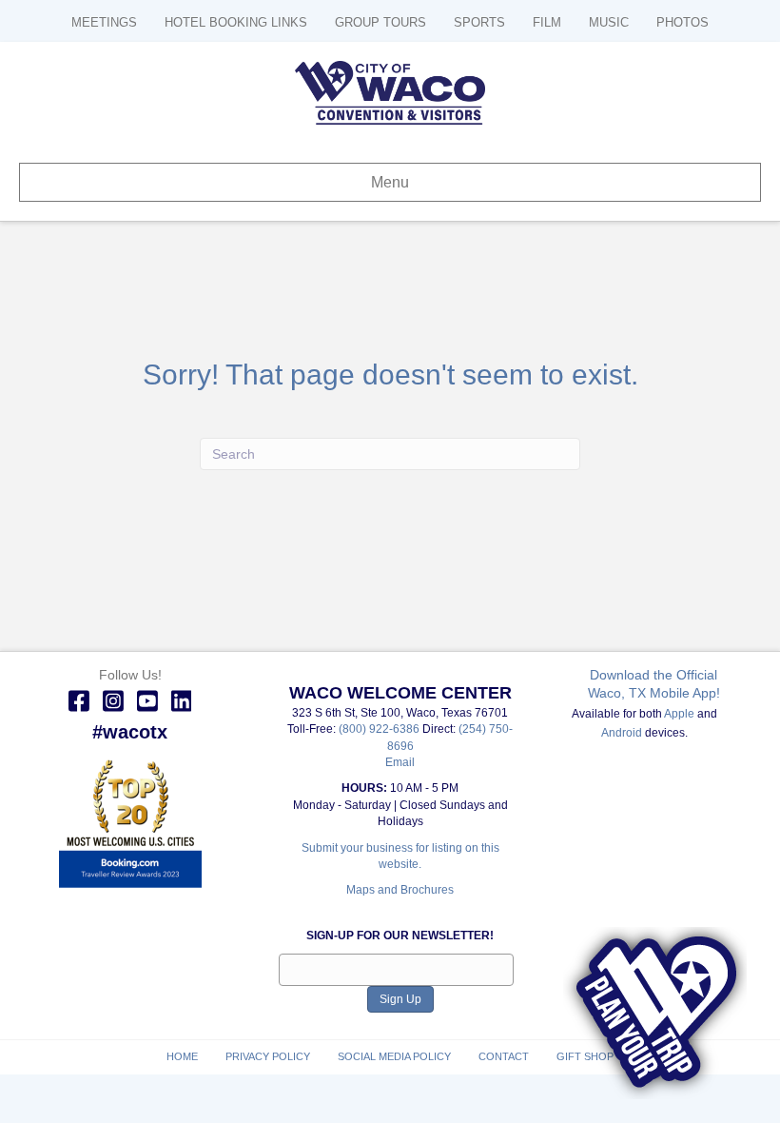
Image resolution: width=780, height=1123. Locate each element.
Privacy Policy (267, 1056)
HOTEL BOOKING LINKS (236, 22)
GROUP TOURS (380, 22)
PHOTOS (682, 22)
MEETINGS (104, 22)
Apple (679, 713)
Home (182, 1056)
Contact (503, 1056)
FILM (547, 22)
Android (621, 732)
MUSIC (609, 22)
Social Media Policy (394, 1056)
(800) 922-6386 (380, 729)
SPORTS (479, 22)
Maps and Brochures (400, 889)
